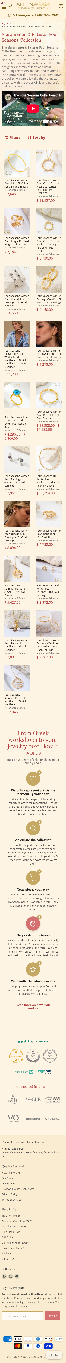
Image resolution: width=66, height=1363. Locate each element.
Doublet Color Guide (14, 1226)
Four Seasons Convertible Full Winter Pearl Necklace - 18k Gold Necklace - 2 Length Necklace (15, 358)
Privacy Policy (9, 1194)
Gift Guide (8, 1237)
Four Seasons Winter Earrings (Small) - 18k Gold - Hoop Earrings (49, 299)
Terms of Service (11, 1199)
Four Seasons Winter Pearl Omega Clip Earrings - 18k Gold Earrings (16, 535)
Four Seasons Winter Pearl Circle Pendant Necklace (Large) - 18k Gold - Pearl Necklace (49, 186)
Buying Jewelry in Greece (16, 1248)
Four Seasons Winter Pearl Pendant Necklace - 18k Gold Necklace (16, 644)
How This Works (11, 1172)
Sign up (52, 1315)
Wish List (7, 1253)
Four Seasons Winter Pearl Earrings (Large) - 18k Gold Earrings (16, 480)
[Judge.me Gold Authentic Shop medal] (50, 1056)
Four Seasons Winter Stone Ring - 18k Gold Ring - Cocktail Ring (16, 422)
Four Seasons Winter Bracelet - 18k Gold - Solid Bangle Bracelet (16, 183)
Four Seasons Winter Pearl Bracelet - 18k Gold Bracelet (49, 415)
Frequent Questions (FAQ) (17, 1221)
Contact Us (8, 1258)
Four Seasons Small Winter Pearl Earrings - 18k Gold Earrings (48, 590)
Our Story (7, 1178)
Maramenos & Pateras (15, 189)
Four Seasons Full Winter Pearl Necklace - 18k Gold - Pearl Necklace (49, 480)
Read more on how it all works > (33, 1006)
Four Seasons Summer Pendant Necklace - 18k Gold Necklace (15, 699)
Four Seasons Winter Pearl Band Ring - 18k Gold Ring (49, 534)
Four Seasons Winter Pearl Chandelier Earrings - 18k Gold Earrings (16, 300)
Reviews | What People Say (18, 1189)
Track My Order (11, 1215)
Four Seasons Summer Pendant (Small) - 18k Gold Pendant (14, 590)
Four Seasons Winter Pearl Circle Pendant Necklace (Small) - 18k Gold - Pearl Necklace (49, 244)
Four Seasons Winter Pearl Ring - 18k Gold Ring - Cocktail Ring (16, 241)
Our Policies (9, 1183)
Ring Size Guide (11, 1232)
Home (5, 23)
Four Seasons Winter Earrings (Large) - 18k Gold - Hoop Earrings (49, 354)
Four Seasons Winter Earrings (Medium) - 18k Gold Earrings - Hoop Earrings (49, 644)
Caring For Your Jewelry (15, 1242)
